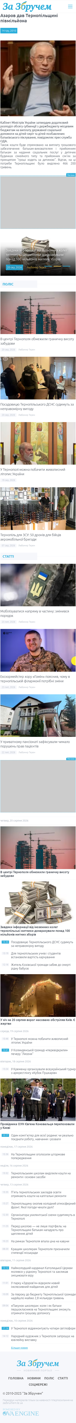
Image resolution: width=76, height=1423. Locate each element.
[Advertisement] (38, 203)
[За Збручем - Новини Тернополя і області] (27, 6)
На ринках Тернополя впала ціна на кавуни (40, 1241)
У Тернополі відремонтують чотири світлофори (43, 1328)
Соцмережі (38, 1384)
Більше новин (19, 1347)
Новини (34, 1378)
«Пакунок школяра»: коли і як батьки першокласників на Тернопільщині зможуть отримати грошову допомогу (40, 1309)
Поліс (49, 1378)
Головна (16, 1378)
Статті (63, 1378)
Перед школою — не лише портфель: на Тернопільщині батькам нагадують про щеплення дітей (38, 1229)
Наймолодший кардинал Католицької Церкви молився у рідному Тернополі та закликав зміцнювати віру (41, 1271)
